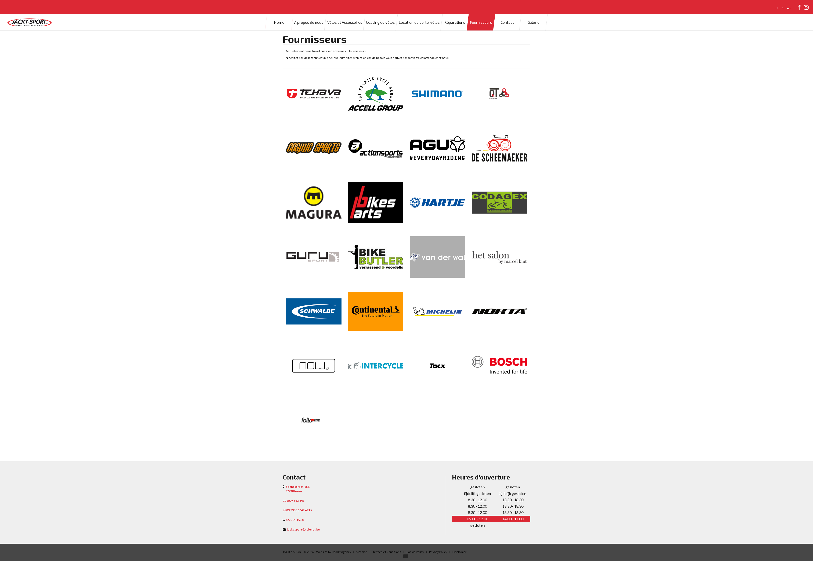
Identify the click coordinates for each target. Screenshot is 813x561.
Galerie (533, 22)
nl (777, 8)
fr (783, 8)
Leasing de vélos (380, 22)
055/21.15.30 (295, 520)
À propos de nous (308, 22)
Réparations (454, 22)
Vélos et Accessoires (344, 22)
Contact (507, 22)
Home (279, 22)
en (789, 8)
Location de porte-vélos (419, 22)
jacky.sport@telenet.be (303, 529)
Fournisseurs (481, 22)
